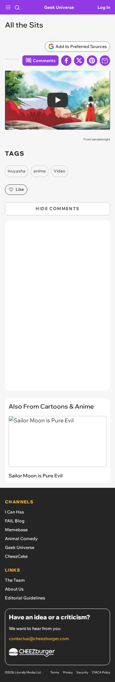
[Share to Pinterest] (92, 60)
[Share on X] (79, 60)
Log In (104, 7)
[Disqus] (57, 308)
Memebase (16, 529)
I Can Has (14, 512)
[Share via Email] (105, 60)
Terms (54, 672)
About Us (14, 589)
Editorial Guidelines (25, 598)
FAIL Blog (15, 521)
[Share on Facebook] (66, 60)
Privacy (68, 672)
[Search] (17, 7)
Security (82, 672)
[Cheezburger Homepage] (57, 653)
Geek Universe (59, 7)
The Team (15, 580)
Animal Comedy (21, 538)
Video (59, 171)
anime (39, 171)
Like (20, 189)
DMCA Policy (101, 672)
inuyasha (16, 171)
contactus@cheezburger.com (39, 638)
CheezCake (16, 556)
